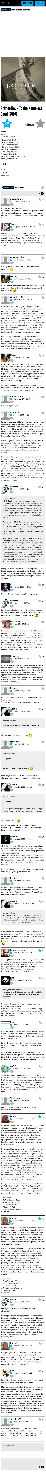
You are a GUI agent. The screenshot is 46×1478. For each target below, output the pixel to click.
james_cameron (18, 950)
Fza (12, 584)
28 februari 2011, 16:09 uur (22, 980)
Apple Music (5, 175)
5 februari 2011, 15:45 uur (22, 953)
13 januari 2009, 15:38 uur (22, 415)
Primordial (8, 108)
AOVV (13, 1065)
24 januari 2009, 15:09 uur (22, 587)
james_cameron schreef (12, 989)
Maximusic (15, 621)
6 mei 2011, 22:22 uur (20, 1024)
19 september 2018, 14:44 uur (24, 1373)
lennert (13, 1116)
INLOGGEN (39, 3)
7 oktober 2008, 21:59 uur (22, 299)
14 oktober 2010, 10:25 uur (23, 839)
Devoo (13, 276)
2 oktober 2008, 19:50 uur (22, 260)
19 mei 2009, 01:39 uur (21, 624)
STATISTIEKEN (17, 9)
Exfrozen (14, 656)
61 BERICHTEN (8, 187)
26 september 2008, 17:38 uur (24, 226)
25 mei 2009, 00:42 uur (21, 658)
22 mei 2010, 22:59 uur (21, 744)
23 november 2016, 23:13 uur (23, 1119)
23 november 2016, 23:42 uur (23, 1221)
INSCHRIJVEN (27, 3)
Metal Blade (10, 136)
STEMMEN (26, 9)
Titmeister (15, 1098)
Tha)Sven (14, 224)
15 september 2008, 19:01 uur (24, 201)
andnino (14, 486)
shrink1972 (15, 1419)
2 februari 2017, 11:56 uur (22, 1345)
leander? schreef (9, 720)
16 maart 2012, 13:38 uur (22, 1068)
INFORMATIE (6, 9)
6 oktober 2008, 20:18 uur (22, 279)
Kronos (13, 1022)
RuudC (13, 1218)
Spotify (3, 169)
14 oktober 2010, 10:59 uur (23, 880)
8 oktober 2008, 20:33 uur (22, 357)
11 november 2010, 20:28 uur (23, 903)
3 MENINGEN (19, 187)
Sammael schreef (9, 498)
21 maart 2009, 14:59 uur (22, 603)
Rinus (13, 1370)
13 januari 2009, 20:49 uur (22, 489)
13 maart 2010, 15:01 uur (22, 711)
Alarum (13, 708)
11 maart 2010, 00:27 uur (22, 690)
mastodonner (17, 199)
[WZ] (12, 977)
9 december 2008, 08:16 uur (23, 399)
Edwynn (14, 836)
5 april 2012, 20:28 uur (21, 1100)
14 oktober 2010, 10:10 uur (23, 787)
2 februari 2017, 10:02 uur (22, 1302)
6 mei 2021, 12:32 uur (20, 1421)
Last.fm (4, 172)
